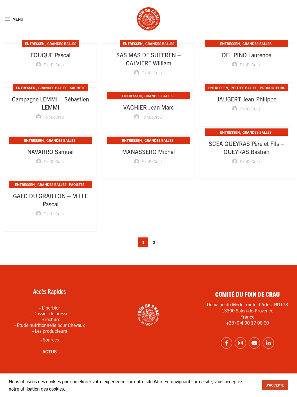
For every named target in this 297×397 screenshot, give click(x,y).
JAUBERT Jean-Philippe (246, 99)
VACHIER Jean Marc (148, 107)
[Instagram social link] (240, 343)
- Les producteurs (49, 331)
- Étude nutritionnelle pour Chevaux (49, 325)
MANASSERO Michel (148, 151)
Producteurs (272, 87)
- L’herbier (49, 307)
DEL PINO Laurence (246, 54)
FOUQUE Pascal (50, 54)
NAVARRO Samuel (50, 151)
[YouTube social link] (254, 343)
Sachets (77, 87)
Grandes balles (61, 43)
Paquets (76, 184)
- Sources (49, 339)
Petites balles (244, 87)
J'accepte (275, 385)
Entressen (35, 43)
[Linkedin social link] (268, 343)
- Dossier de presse (49, 313)
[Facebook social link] (226, 343)
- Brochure (49, 319)
